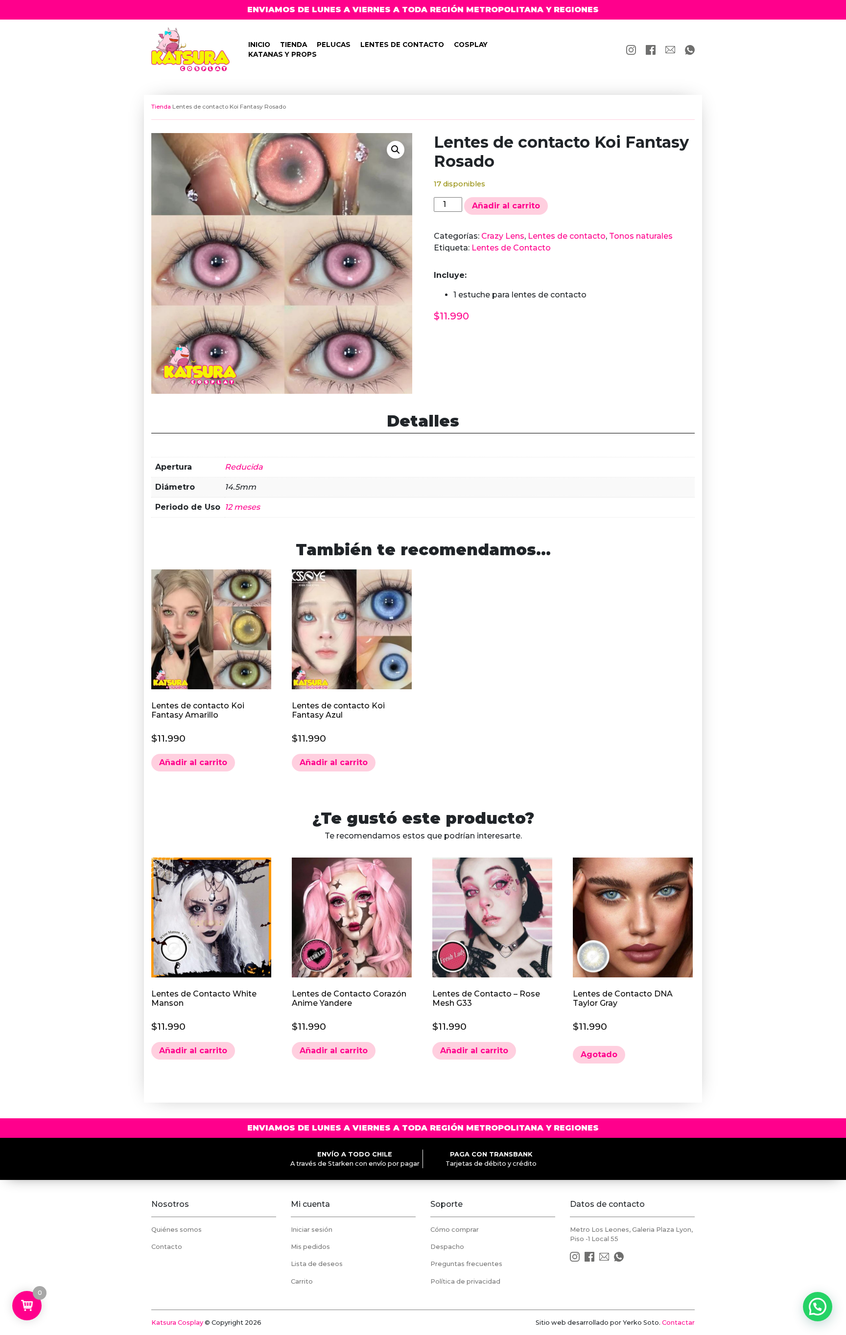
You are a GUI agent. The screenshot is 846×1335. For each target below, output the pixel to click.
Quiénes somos (176, 1229)
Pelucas (334, 44)
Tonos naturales (641, 236)
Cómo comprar (454, 1229)
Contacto (166, 1246)
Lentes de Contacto (511, 247)
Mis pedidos (310, 1246)
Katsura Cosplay (177, 1322)
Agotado (599, 1054)
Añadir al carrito (506, 205)
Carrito (302, 1281)
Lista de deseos (317, 1263)
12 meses (242, 507)
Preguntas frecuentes (466, 1263)
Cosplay (471, 44)
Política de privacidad (465, 1281)
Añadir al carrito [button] (193, 762)
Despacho (447, 1246)
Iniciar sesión (311, 1229)
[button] (395, 149)
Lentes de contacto (402, 44)
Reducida (244, 467)
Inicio (259, 44)
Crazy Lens (502, 236)
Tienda (293, 44)
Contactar (678, 1322)
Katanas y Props (282, 54)
